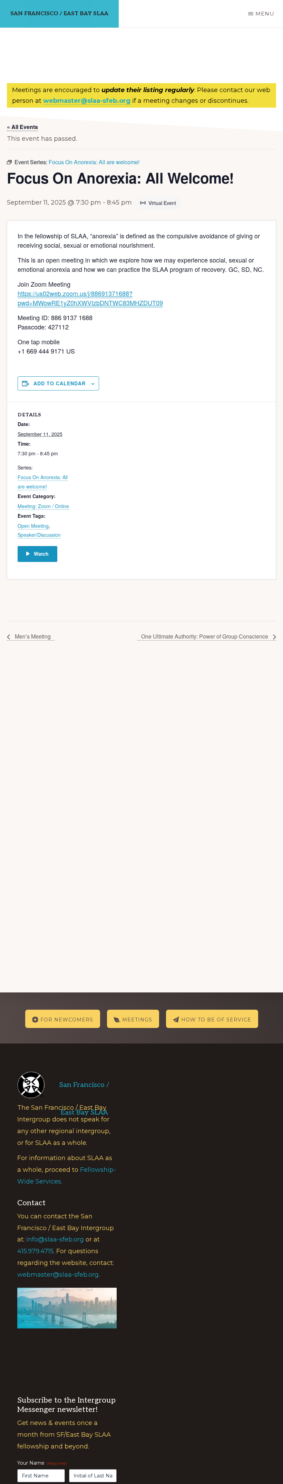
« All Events (22, 127)
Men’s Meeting (32, 636)
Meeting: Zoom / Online (43, 506)
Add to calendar (59, 383)
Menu (264, 13)
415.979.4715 (35, 1251)
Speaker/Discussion (39, 534)
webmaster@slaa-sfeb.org (58, 1274)
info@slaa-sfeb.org (55, 1239)
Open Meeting (33, 525)
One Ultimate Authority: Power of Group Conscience (205, 636)
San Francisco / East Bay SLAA (59, 13)
